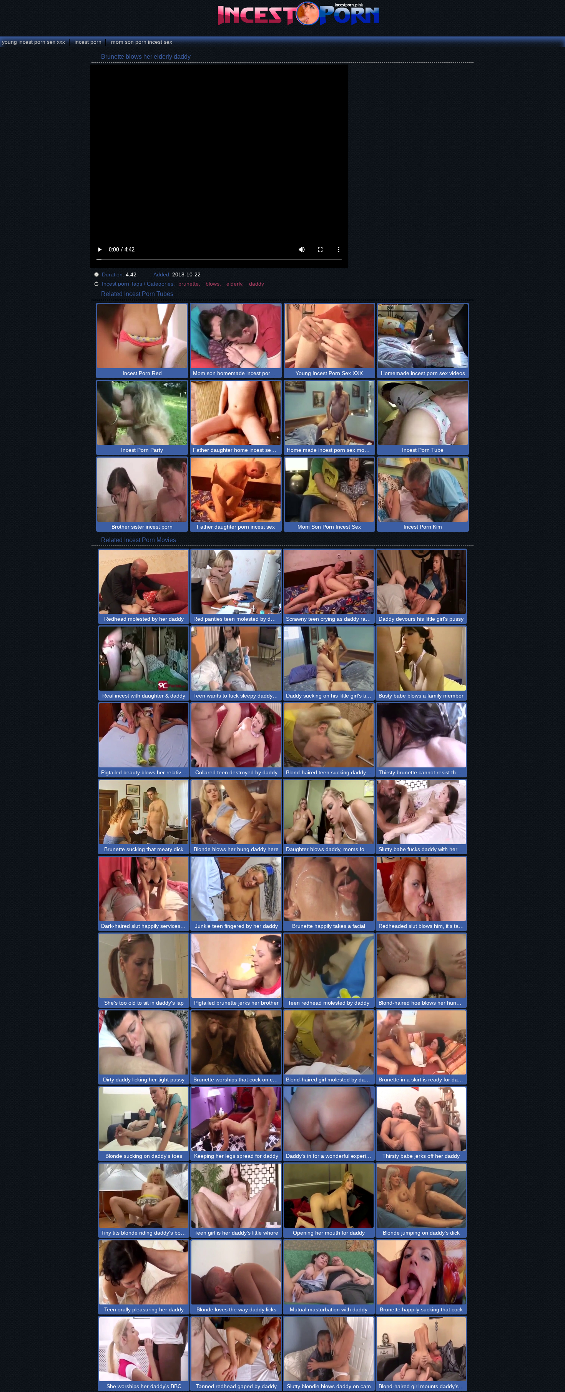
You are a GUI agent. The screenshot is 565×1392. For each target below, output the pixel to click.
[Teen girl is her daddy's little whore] (236, 1196)
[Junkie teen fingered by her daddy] (236, 889)
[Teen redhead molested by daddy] (329, 966)
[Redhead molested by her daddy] (144, 582)
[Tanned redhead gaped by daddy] (236, 1349)
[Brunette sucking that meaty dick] (144, 812)
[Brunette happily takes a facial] (329, 889)
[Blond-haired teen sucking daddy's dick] (329, 735)
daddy (256, 284)
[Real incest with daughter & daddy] (144, 659)
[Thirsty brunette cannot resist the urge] (421, 735)
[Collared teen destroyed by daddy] (236, 735)
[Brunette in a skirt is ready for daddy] (421, 1042)
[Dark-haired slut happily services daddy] (144, 889)
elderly (234, 284)
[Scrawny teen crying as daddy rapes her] (329, 582)
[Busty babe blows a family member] (421, 659)
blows (212, 284)
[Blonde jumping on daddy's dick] (421, 1196)
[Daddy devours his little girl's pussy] (421, 582)
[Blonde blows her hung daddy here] (236, 812)
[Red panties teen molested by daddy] (236, 582)
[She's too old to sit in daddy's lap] (144, 966)
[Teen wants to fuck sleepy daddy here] (236, 659)
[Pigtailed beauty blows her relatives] (144, 735)
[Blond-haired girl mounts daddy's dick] (421, 1349)
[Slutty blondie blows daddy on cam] (329, 1349)
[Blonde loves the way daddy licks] (236, 1272)
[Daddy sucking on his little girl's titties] (329, 659)
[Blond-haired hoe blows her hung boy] (421, 966)
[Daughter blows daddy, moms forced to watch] (329, 812)
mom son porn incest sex (141, 42)
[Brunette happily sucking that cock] (421, 1272)
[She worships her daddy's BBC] (144, 1349)
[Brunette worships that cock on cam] (236, 1042)
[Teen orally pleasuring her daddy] (144, 1272)
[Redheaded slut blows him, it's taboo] (421, 889)
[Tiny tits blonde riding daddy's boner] (144, 1196)
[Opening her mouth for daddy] (329, 1196)
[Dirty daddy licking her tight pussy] (144, 1042)
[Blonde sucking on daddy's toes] (144, 1119)
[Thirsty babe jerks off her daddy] (421, 1119)
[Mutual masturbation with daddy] (329, 1272)
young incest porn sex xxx (33, 42)
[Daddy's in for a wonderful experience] (329, 1119)
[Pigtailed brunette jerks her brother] (236, 966)
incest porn (88, 42)
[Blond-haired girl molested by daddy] (329, 1042)
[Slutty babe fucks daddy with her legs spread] (421, 812)
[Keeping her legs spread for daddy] (236, 1119)
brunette (188, 284)
